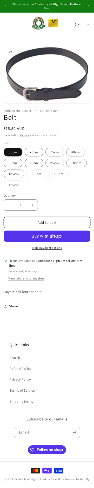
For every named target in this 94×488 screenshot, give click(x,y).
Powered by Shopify (77, 479)
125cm (16, 185)
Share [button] (13, 306)
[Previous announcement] (5, 6)
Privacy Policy (20, 379)
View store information (26, 278)
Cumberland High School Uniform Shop (39, 479)
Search (15, 358)
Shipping (25, 135)
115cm (61, 174)
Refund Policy (20, 368)
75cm (54, 152)
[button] (6, 25)
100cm (76, 163)
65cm (13, 152)
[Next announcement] (88, 6)
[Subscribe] (74, 432)
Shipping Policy (22, 401)
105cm (14, 174)
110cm (39, 174)
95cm (54, 163)
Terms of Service (22, 390)
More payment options (47, 247)
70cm (34, 152)
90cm (34, 163)
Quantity (10, 196)
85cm (13, 163)
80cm (75, 152)
